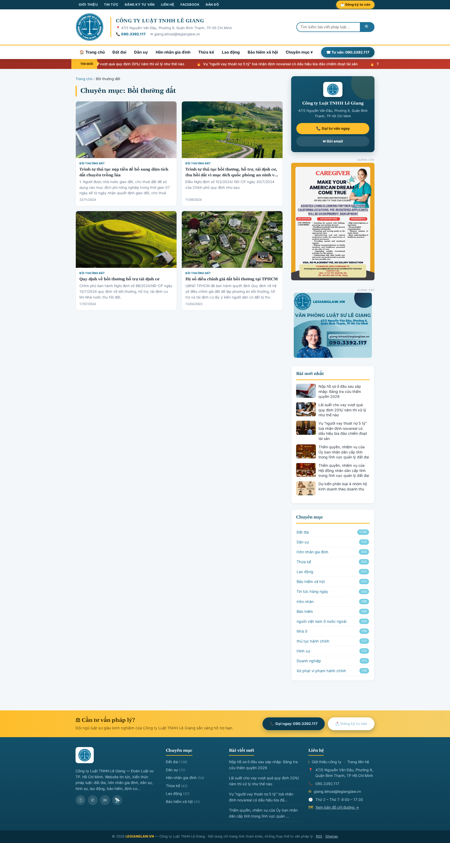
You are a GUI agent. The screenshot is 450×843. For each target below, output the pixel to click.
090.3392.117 (327, 783)
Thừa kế (206, 52)
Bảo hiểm (332, 611)
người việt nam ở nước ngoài (332, 621)
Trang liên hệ (358, 762)
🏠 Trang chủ (92, 52)
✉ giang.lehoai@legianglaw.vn (175, 34)
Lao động (231, 52)
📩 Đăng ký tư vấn (355, 5)
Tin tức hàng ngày (332, 591)
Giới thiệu (88, 5)
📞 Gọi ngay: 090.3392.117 (293, 723)
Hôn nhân (332, 601)
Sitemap (331, 836)
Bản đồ (212, 5)
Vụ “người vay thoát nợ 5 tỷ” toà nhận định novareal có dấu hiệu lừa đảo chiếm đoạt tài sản (259, 64)
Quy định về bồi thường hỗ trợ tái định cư (119, 279)
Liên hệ (167, 5)
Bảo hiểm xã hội (263, 52)
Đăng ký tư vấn (140, 5)
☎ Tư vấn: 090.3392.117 (347, 52)
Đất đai (119, 52)
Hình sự (332, 651)
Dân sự (141, 52)
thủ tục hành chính (332, 641)
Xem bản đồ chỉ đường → (337, 807)
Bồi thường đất (92, 163)
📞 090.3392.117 (131, 34)
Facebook (189, 5)
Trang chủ (84, 79)
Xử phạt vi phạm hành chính (332, 671)
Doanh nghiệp (332, 661)
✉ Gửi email (333, 141)
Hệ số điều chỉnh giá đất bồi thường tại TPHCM (231, 279)
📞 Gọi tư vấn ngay (333, 128)
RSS (319, 836)
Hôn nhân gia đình (173, 52)
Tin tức (111, 5)
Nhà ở (332, 631)
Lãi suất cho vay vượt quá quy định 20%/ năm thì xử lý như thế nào (106, 64)
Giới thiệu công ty (326, 762)
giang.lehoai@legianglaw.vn (337, 791)
